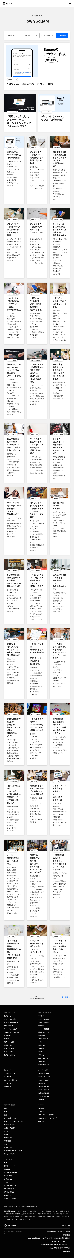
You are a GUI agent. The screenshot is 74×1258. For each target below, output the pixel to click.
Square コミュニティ (11, 1185)
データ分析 (41, 1035)
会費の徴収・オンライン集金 (13, 1150)
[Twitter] (63, 1225)
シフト (40, 1042)
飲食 (5, 1111)
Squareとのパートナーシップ (47, 1118)
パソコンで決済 (9, 1048)
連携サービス (42, 1061)
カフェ (6, 1131)
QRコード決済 (8, 1025)
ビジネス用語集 (9, 1192)
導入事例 (7, 1169)
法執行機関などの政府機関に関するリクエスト (55, 1244)
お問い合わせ (8, 1179)
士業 (5, 1144)
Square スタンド (43, 1086)
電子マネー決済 (9, 1042)
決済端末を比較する (44, 1093)
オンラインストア (9, 1073)
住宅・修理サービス (10, 1118)
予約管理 (41, 1025)
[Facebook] (66, 1225)
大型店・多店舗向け (10, 1128)
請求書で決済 (8, 1045)
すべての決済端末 (43, 1096)
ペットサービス (9, 1147)
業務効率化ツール (43, 1064)
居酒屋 (6, 1134)
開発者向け (7, 1086)
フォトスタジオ (9, 1083)
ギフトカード (42, 1055)
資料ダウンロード (9, 1166)
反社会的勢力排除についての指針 (60, 1248)
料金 (5, 1162)
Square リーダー (43, 1083)
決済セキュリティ (9, 1055)
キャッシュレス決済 (10, 1019)
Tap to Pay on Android (11, 1032)
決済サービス (8, 1016)
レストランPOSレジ (44, 1019)
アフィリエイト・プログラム (47, 1115)
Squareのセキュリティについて (60, 1241)
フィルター (62, 35)
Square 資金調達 (43, 1029)
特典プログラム (43, 1058)
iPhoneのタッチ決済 (10, 1029)
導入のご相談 (8, 1175)
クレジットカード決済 (11, 1022)
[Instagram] (69, 1225)
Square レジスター (44, 1080)
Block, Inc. (66, 1251)
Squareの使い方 (9, 1188)
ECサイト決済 (8, 1051)
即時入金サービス (43, 1032)
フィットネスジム (9, 1154)
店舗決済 (7, 1038)
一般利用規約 (66, 1235)
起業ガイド (7, 1195)
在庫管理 (41, 1048)
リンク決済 (7, 1077)
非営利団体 (7, 1141)
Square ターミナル (44, 1077)
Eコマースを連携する (10, 1080)
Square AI (41, 1051)
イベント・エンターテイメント (13, 1121)
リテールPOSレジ (43, 1022)
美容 (5, 1115)
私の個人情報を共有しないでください (58, 1231)
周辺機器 (41, 1099)
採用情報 (41, 1121)
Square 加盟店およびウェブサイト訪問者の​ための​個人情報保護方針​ (49, 1238)
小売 (5, 1108)
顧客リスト (41, 1045)
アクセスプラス (43, 1038)
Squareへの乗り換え (10, 1172)
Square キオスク (43, 1090)
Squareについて (43, 1108)
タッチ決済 (7, 1035)
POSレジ (41, 1016)
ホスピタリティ (9, 1137)
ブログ (6, 1182)
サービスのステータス (11, 1198)
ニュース (41, 1111)
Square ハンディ (43, 1073)
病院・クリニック (9, 1124)
